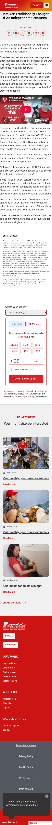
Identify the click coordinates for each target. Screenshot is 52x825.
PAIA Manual (26, 789)
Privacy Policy (26, 756)
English (35, 823)
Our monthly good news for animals (26, 478)
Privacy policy (22, 394)
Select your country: (16, 307)
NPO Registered (26, 778)
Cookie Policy (26, 767)
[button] (46, 5)
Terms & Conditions (26, 745)
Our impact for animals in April (22, 586)
